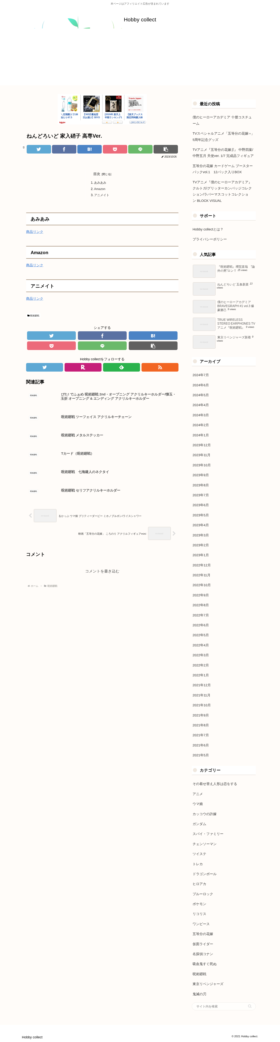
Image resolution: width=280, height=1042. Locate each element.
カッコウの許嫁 (205, 814)
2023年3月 (201, 535)
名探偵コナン (203, 954)
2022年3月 (201, 655)
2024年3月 (201, 415)
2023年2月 (201, 545)
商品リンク (34, 232)
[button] (249, 1006)
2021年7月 (201, 735)
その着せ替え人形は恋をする (215, 784)
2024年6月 (201, 385)
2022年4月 (201, 645)
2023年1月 (201, 555)
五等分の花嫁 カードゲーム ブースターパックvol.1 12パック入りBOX (223, 169)
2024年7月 (201, 375)
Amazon (99, 189)
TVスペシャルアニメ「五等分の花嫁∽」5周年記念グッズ (223, 136)
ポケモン (199, 904)
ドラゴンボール (205, 874)
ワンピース (201, 924)
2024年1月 (201, 435)
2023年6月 (201, 505)
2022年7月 (201, 615)
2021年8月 (201, 725)
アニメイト (101, 195)
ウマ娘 (198, 804)
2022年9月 (201, 595)
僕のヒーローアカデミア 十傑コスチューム (222, 120)
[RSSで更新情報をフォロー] (160, 367)
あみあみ (100, 182)
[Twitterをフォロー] (44, 367)
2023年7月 (201, 495)
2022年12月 (202, 565)
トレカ (198, 864)
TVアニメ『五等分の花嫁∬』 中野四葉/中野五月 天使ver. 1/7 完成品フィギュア (223, 153)
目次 (96, 174)
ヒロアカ (199, 884)
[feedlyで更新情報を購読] (121, 367)
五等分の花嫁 (203, 934)
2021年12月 (202, 685)
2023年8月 (201, 485)
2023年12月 (202, 445)
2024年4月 (201, 405)
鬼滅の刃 (199, 994)
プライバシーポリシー (210, 239)
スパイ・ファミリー (208, 834)
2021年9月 (201, 715)
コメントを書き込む (102, 571)
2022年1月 (201, 675)
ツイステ (199, 854)
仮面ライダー (203, 944)
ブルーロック (203, 894)
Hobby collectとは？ (208, 229)
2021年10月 (202, 705)
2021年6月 (201, 745)
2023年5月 (201, 515)
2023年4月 (201, 525)
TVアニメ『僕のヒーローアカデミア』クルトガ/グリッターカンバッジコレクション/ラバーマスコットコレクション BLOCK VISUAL (222, 191)
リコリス (199, 914)
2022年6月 (201, 625)
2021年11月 (201, 695)
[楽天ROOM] (83, 367)
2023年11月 (201, 455)
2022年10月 (202, 585)
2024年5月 (201, 395)
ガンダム (199, 824)
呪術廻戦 (34, 315)
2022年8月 (201, 605)
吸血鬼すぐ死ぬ (205, 964)
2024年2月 (201, 425)
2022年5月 (201, 635)
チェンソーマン (205, 844)
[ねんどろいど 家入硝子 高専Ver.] (89, 149)
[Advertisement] (140, 58)
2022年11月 (201, 575)
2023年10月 (202, 465)
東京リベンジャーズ (208, 984)
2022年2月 (201, 665)
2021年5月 (201, 755)
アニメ (198, 794)
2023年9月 (201, 475)
